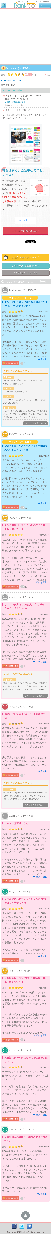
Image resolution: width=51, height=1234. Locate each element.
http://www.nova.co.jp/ (11, 80)
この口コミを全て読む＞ (35, 423)
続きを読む (41, 359)
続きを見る (25, 220)
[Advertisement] (25, 36)
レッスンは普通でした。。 (18, 823)
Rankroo (24, 1232)
